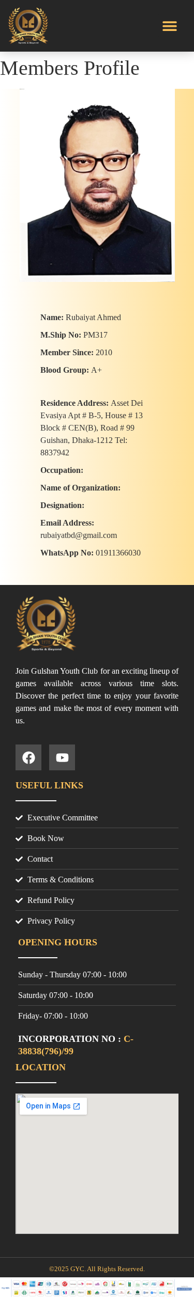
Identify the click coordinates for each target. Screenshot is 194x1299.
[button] (170, 25)
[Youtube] (62, 757)
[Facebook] (28, 757)
